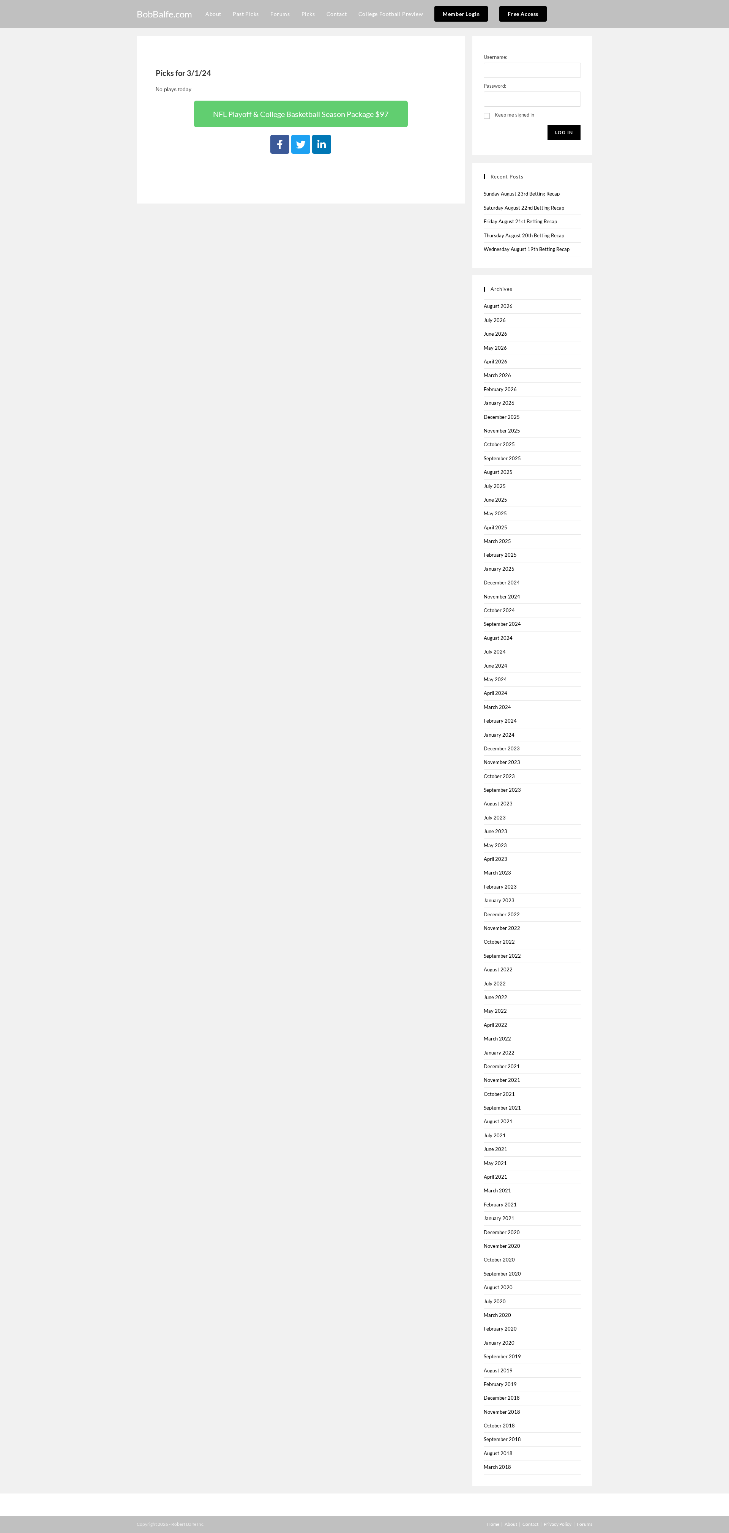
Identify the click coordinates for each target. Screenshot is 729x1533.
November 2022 (502, 928)
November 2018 (502, 1412)
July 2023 (495, 818)
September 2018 (502, 1439)
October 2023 (499, 776)
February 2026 (500, 389)
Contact (530, 1524)
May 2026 (495, 348)
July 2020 (495, 1301)
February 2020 (500, 1329)
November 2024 (502, 597)
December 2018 (502, 1398)
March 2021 (497, 1190)
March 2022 (497, 1039)
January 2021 (499, 1218)
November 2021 (502, 1080)
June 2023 (495, 831)
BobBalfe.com (164, 13)
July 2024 (495, 652)
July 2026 (495, 320)
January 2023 (499, 900)
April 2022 (495, 1025)
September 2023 (502, 790)
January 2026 (499, 403)
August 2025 (498, 472)
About (511, 1524)
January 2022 (499, 1053)
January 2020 (499, 1343)
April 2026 (495, 361)
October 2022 (499, 942)
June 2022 (495, 997)
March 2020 (497, 1315)
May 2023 (495, 845)
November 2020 (502, 1246)
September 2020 (502, 1274)
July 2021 (495, 1135)
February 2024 (500, 721)
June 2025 (495, 500)
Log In (564, 132)
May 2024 (495, 679)
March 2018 (497, 1467)
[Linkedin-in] (321, 144)
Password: (495, 86)
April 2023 (495, 859)
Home (493, 1524)
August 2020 (498, 1287)
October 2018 (499, 1425)
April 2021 (495, 1177)
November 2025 (502, 431)
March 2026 (497, 375)
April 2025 (495, 527)
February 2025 (500, 555)
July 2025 (495, 486)
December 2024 (502, 582)
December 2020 (502, 1232)
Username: (495, 57)
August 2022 (498, 969)
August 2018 (498, 1453)
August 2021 (498, 1121)
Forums (584, 1524)
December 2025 (502, 417)
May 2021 (495, 1163)
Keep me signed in (514, 115)
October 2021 (499, 1094)
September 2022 (502, 956)
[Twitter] (300, 144)
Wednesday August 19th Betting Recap (527, 249)
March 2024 (497, 707)
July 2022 (495, 983)
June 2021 (495, 1149)
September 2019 (502, 1356)
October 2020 (499, 1260)
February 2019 (500, 1384)
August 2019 (498, 1370)
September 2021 (502, 1108)
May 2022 (495, 1011)
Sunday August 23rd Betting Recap (522, 194)
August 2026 (498, 306)
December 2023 (502, 748)
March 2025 (497, 541)
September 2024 (502, 624)
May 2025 (495, 513)
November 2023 (502, 762)
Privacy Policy (557, 1524)
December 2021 (502, 1066)
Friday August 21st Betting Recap (520, 221)
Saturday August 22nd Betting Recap (524, 208)
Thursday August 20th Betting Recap (524, 235)
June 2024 (495, 666)
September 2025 (502, 458)
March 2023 (497, 873)
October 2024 (499, 610)
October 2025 (499, 444)
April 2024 (495, 693)
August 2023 (498, 803)
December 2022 (502, 914)
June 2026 (495, 334)
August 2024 (498, 638)
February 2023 (500, 887)
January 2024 (499, 735)
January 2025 (499, 569)
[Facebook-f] (279, 144)
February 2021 (500, 1204)
